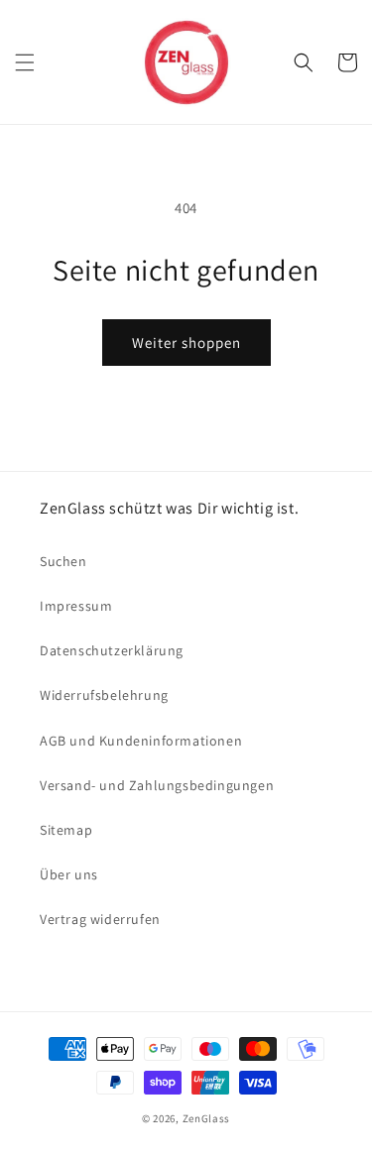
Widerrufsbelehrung (104, 695)
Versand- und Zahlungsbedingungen (157, 785)
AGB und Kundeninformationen (141, 741)
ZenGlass (207, 1118)
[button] (25, 62)
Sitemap (66, 830)
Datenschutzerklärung (112, 650)
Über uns (69, 874)
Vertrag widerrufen (100, 919)
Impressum (76, 606)
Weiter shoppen (186, 342)
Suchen (63, 561)
